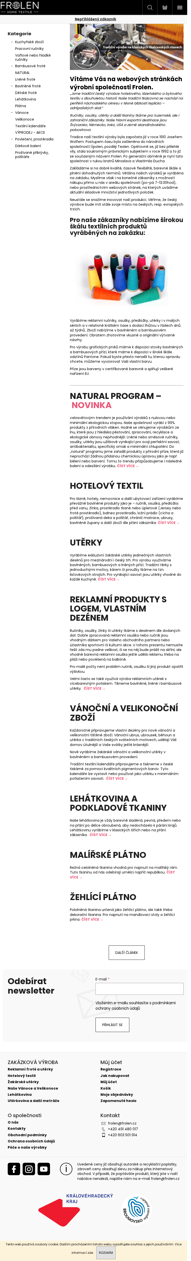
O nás (13, 1122)
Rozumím (106, 1253)
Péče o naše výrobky (27, 1147)
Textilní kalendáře (30, 126)
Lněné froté (25, 79)
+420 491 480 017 (123, 1129)
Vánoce (22, 112)
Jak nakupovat (114, 1076)
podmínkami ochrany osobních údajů (136, 1005)
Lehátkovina (25, 99)
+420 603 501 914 (122, 1134)
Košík (105, 1088)
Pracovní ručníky (29, 48)
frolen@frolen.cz (122, 1123)
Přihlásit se (112, 1024)
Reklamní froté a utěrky (30, 1069)
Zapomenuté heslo (118, 1101)
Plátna (20, 105)
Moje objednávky (116, 1095)
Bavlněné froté (28, 86)
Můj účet (108, 1082)
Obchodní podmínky (27, 1135)
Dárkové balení (28, 145)
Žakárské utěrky (23, 1082)
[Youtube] (44, 1169)
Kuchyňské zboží (29, 41)
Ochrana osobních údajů (31, 1141)
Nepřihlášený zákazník (95, 19)
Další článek (126, 952)
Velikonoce (24, 119)
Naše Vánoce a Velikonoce (33, 1088)
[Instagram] (29, 1169)
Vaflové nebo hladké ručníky (33, 57)
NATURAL (22, 72)
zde (90, 1253)
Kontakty (17, 1129)
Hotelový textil (22, 1076)
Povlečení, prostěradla (34, 139)
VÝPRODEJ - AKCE (30, 132)
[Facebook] (14, 1169)
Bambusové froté (30, 66)
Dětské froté (26, 92)
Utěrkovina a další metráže (33, 1101)
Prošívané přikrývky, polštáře (32, 154)
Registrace (110, 1069)
